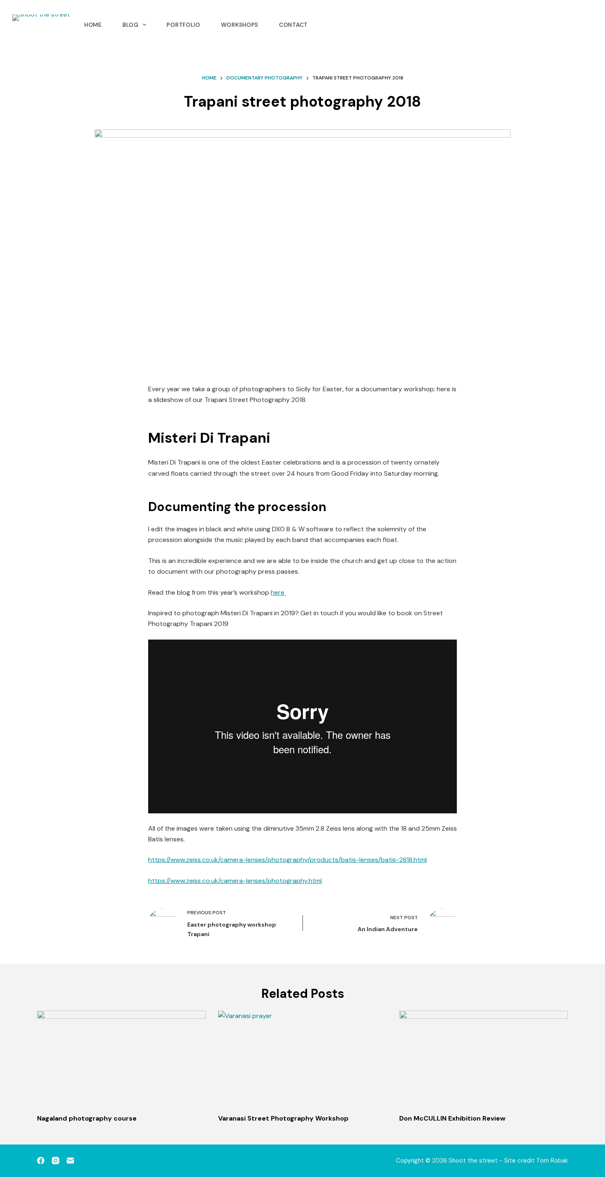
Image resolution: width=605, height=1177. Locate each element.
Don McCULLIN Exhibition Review (452, 1118)
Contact (293, 24)
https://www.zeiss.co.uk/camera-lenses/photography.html (235, 880)
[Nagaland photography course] (121, 1058)
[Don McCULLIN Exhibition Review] (483, 1058)
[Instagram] (55, 1160)
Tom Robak (552, 1160)
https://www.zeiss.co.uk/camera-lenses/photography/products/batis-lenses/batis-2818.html (287, 859)
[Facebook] (40, 1160)
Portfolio (183, 24)
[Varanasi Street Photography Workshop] (302, 1058)
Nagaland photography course (87, 1118)
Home (93, 24)
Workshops (239, 24)
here (278, 592)
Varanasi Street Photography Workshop (283, 1118)
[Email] (70, 1160)
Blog (131, 24)
